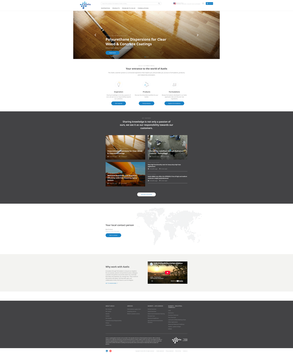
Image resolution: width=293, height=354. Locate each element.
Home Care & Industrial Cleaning (156, 313)
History (107, 323)
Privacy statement (169, 351)
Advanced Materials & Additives (176, 324)
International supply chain (134, 309)
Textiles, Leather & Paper (174, 326)
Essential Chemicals (173, 315)
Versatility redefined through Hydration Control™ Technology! (166, 152)
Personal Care (151, 316)
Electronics (171, 313)
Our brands (109, 318)
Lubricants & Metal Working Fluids (177, 319)
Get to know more (111, 283)
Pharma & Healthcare (153, 318)
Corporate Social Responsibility (113, 320)
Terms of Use (178, 351)
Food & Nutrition (152, 311)
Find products (147, 103)
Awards (107, 313)
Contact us (185, 351)
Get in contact (113, 235)
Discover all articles (146, 194)
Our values (108, 311)
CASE (169, 310)
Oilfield (170, 329)
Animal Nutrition (152, 309)
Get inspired (118, 103)
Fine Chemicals (172, 317)
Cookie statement (160, 351)
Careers (108, 316)
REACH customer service (133, 313)
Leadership (108, 325)
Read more (112, 53)
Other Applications (173, 322)
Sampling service (131, 311)
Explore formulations (174, 103)
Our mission (109, 309)
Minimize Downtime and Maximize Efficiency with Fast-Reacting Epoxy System (122, 177)
